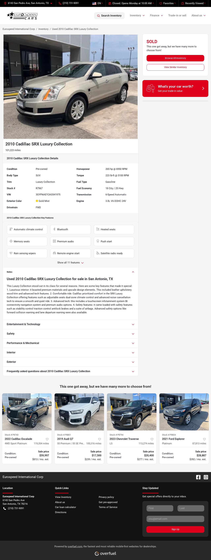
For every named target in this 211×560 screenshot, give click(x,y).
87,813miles (199, 443)
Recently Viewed (194, 3)
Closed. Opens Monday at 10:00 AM (132, 3)
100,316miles (93, 443)
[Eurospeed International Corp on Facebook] (197, 477)
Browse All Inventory (175, 58)
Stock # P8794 (116, 435)
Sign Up (175, 529)
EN (99, 3)
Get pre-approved (108, 502)
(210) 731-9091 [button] (71, 3)
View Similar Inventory (175, 67)
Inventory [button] (135, 15)
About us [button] (197, 15)
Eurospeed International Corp (19, 29)
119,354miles (41, 443)
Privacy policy (106, 497)
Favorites (168, 3)
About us (60, 502)
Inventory (43, 29)
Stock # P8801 (64, 435)
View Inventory (63, 497)
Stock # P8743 (11, 435)
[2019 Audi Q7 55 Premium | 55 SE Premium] (79, 411)
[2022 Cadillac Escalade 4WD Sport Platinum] (27, 411)
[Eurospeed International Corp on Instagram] (204, 477)
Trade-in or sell (177, 15)
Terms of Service (108, 507)
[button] (29, 3)
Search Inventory (111, 15)
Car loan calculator (65, 507)
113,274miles (146, 443)
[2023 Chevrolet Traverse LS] (131, 411)
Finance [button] (154, 15)
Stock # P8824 (169, 435)
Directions (60, 512)
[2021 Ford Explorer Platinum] (184, 411)
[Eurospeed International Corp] (22, 15)
